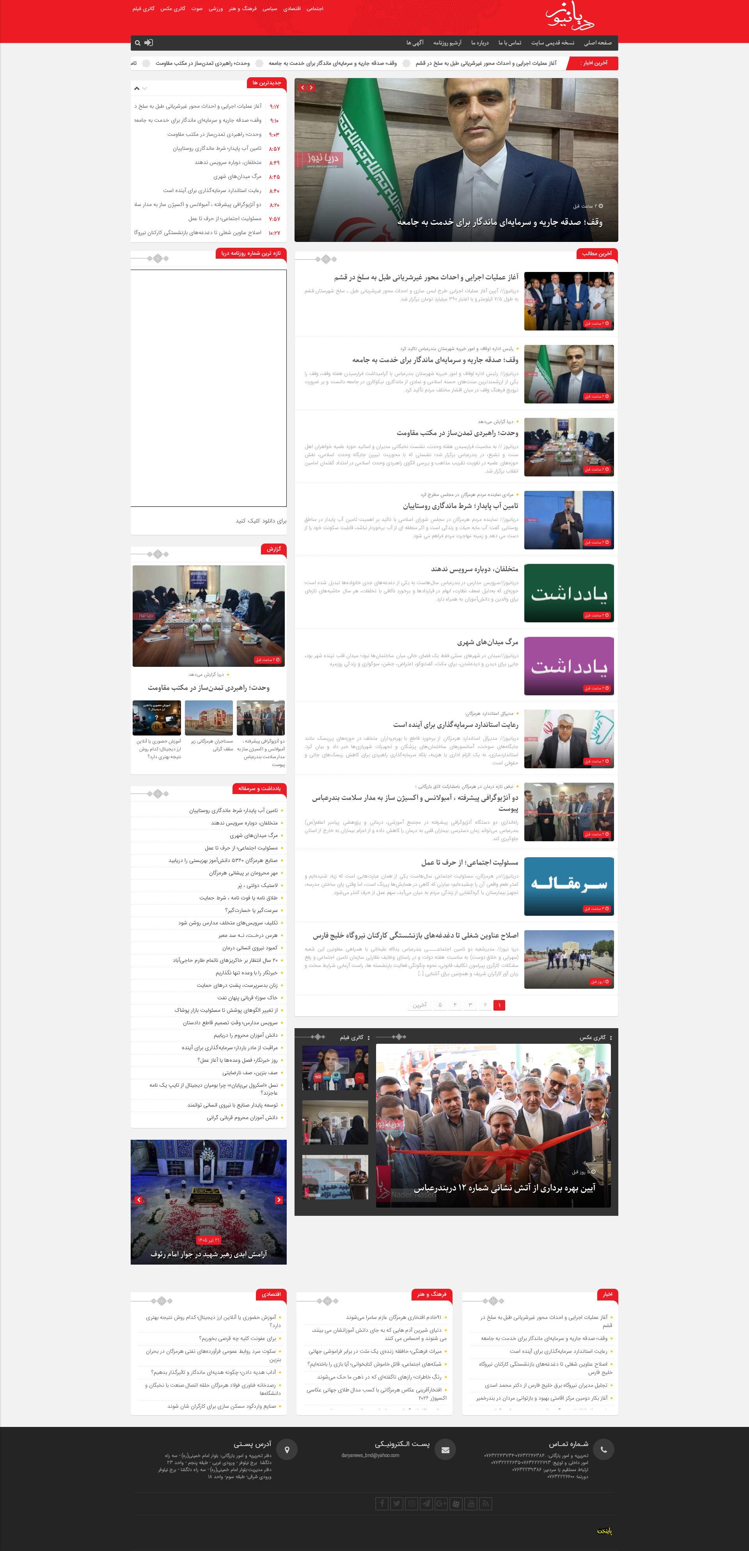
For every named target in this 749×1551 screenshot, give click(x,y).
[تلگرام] (426, 1503)
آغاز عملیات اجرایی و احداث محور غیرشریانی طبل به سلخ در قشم (191, 106)
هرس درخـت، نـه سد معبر (248, 935)
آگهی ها (415, 43)
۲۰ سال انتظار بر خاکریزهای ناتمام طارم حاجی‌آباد (225, 960)
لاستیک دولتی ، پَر (258, 885)
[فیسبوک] (382, 1503)
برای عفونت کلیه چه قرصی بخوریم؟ (237, 1338)
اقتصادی (292, 9)
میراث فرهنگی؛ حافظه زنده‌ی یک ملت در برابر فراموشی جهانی (375, 1351)
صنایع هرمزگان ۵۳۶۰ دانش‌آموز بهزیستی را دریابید (223, 860)
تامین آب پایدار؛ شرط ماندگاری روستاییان (307, 63)
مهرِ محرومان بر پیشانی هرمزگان (243, 873)
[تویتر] (396, 1503)
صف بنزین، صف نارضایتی (250, 1072)
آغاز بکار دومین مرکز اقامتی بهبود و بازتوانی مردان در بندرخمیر (541, 1398)
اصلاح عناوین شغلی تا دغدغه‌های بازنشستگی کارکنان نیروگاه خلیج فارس (183, 232)
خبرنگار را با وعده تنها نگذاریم (247, 972)
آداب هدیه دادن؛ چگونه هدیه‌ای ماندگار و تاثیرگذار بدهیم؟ (213, 1372)
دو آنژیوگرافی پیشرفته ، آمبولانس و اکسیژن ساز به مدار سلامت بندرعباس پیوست (174, 204)
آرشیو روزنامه (447, 43)
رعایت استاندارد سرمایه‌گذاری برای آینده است (212, 190)
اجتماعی (315, 9)
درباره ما (480, 43)
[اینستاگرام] (411, 1503)
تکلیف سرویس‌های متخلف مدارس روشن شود (228, 923)
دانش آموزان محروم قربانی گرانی (242, 1117)
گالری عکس (172, 9)
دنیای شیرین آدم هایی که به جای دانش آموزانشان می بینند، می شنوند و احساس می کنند (379, 1334)
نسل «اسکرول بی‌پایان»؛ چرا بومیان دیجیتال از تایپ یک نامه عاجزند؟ (213, 1089)
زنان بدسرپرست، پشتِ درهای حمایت (237, 985)
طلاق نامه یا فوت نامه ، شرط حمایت (238, 898)
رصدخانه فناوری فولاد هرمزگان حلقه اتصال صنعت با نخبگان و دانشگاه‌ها (213, 1389)
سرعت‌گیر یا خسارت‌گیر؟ (251, 910)
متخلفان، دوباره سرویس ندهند (210, 63)
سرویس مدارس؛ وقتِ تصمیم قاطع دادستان (230, 1022)
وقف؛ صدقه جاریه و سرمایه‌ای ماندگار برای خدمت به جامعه (547, 63)
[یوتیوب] (470, 1503)
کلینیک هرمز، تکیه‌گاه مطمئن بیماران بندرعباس (208, 1254)
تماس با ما (510, 43)
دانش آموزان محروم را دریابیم (246, 1035)
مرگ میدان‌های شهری (134, 63)
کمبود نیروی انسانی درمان (250, 947)
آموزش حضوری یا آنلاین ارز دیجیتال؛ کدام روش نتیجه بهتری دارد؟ (159, 749)
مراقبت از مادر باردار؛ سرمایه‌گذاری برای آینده (230, 1047)
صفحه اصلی (598, 43)
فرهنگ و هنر (243, 9)
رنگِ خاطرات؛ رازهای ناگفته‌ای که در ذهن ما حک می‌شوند (379, 1377)
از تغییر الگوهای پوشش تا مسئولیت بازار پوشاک (226, 1010)
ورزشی (216, 9)
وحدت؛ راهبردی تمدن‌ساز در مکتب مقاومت (417, 63)
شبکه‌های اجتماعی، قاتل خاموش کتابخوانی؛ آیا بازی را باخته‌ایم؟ (375, 1364)
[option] (456, 160)
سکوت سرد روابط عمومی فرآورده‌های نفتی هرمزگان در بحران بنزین (213, 1355)
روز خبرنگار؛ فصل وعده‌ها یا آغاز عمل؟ (238, 1060)
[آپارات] (456, 1503)
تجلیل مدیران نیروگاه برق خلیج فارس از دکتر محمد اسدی (546, 1385)
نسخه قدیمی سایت (552, 43)
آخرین (420, 1005)
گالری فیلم (143, 9)
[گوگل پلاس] (441, 1503)
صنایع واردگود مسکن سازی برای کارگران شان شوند (221, 1406)
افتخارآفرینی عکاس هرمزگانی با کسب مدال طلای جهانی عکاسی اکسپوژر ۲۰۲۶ (377, 1394)
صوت (197, 9)
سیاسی (270, 9)
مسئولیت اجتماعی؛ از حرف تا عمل (224, 218)
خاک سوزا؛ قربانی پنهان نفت (247, 997)
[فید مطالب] (485, 1503)
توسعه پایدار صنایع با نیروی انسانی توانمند (232, 1105)
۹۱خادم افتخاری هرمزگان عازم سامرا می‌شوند (394, 1317)
